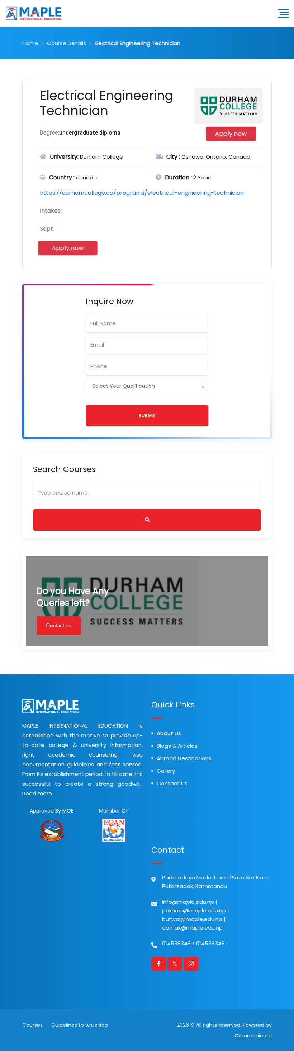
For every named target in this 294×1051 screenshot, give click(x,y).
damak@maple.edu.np (192, 927)
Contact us (58, 625)
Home (30, 43)
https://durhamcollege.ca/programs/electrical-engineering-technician (142, 193)
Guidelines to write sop (79, 1024)
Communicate (253, 1035)
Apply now (230, 134)
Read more (37, 793)
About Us (169, 733)
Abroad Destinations (184, 758)
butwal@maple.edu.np (192, 919)
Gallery (166, 771)
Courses (32, 1024)
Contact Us (172, 783)
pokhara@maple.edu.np (194, 910)
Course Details (66, 43)
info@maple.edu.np (188, 902)
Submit (147, 415)
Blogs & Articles (177, 745)
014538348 (176, 943)
